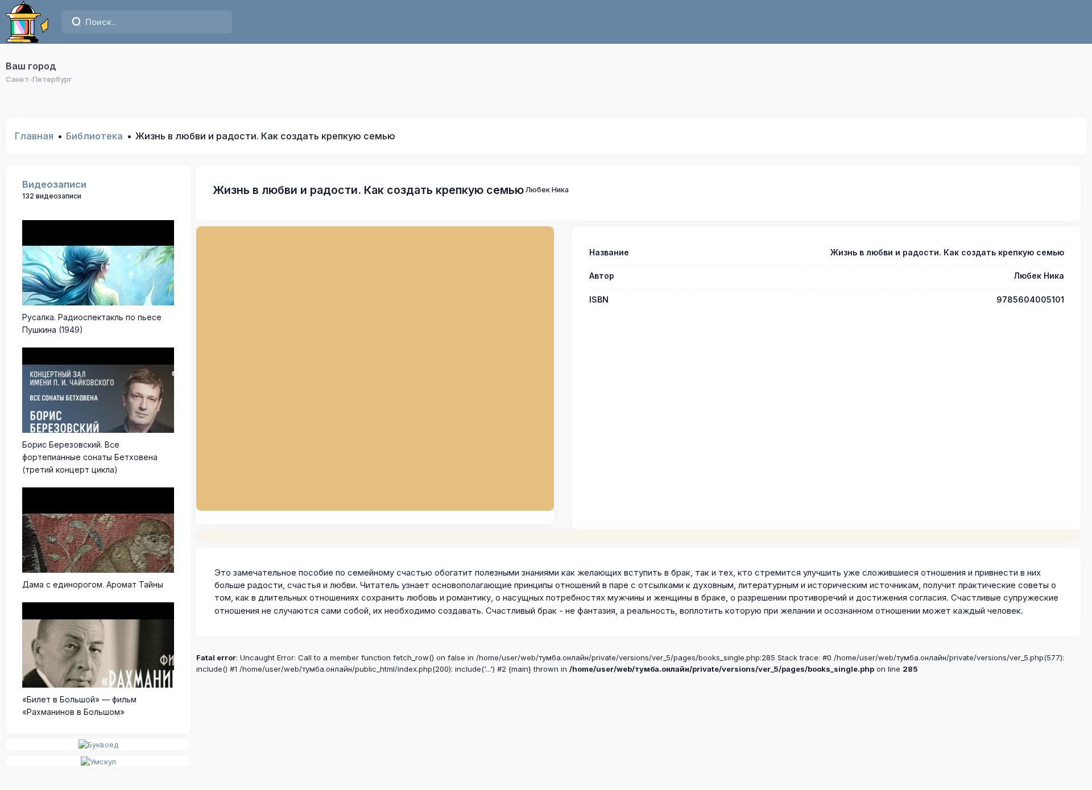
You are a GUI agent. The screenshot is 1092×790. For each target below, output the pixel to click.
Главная (34, 136)
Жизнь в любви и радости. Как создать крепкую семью (368, 190)
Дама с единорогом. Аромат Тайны (92, 584)
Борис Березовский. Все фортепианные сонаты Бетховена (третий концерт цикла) (90, 457)
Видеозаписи (54, 184)
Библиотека (94, 136)
